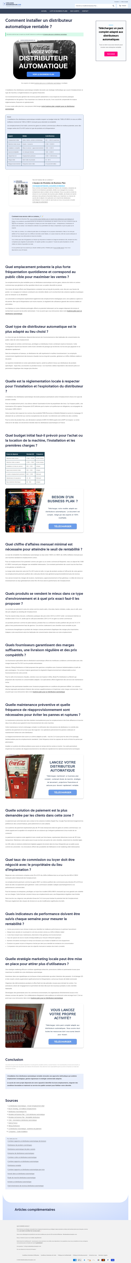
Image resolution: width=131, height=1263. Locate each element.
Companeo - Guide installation (18, 1131)
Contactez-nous (93, 1255)
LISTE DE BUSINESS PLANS (58, 11)
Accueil (44, 11)
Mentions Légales (102, 1255)
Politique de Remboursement (80, 1255)
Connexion (116, 1)
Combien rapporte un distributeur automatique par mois (26, 1169)
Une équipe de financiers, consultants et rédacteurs (48, 186)
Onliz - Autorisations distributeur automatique (22, 1120)
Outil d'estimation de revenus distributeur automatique (26, 1186)
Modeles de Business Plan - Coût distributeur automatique (26, 1114)
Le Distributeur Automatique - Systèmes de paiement (24, 1129)
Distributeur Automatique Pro (17, 1111)
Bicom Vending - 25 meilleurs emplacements (22, 1109)
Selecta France (12, 1123)
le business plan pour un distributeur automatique (55, 34)
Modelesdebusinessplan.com (28, 1260)
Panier (124, 5)
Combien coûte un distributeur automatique (22, 1157)
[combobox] (95, 6)
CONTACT (85, 11)
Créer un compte (124, 1)
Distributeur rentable (14, 1165)
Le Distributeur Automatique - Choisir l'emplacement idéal (26, 1106)
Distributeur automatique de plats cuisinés (21, 1149)
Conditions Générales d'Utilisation (30, 1255)
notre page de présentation (40, 202)
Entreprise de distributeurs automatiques (21, 1153)
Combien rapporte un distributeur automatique (23, 1161)
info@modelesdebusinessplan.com (32, 1246)
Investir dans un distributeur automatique (21, 1173)
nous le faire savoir (59, 248)
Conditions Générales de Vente (48, 1255)
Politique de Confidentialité (64, 1255)
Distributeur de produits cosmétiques (20, 1145)
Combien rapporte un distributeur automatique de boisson (27, 1141)
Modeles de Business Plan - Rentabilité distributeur (24, 1117)
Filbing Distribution (14, 1126)
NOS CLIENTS (74, 11)
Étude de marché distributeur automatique (22, 1177)
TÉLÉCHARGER (111, 54)
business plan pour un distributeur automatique (47, 83)
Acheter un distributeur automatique (19, 1182)
